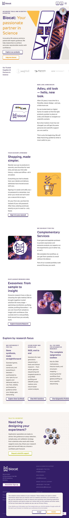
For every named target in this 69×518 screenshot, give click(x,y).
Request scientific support (20, 453)
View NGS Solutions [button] (37, 399)
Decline (53, 512)
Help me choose (11, 57)
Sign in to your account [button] (18, 215)
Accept (39, 512)
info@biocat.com (40, 471)
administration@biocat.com (43, 487)
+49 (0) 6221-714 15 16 (42, 469)
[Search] (57, 3)
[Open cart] (61, 3)
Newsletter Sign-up (11, 485)
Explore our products (13, 52)
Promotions (6, 500)
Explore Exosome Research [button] (19, 324)
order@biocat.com (41, 478)
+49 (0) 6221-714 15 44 (42, 484)
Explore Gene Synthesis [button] (16, 399)
